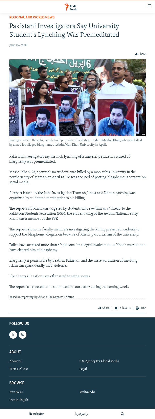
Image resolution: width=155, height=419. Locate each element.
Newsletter (36, 414)
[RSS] (22, 334)
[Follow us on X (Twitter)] (13, 334)
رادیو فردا (81, 414)
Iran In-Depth (18, 400)
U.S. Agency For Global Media (99, 361)
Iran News (16, 392)
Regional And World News (31, 17)
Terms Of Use (18, 369)
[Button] (140, 54)
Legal (83, 369)
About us (15, 361)
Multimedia (87, 392)
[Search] (122, 414)
